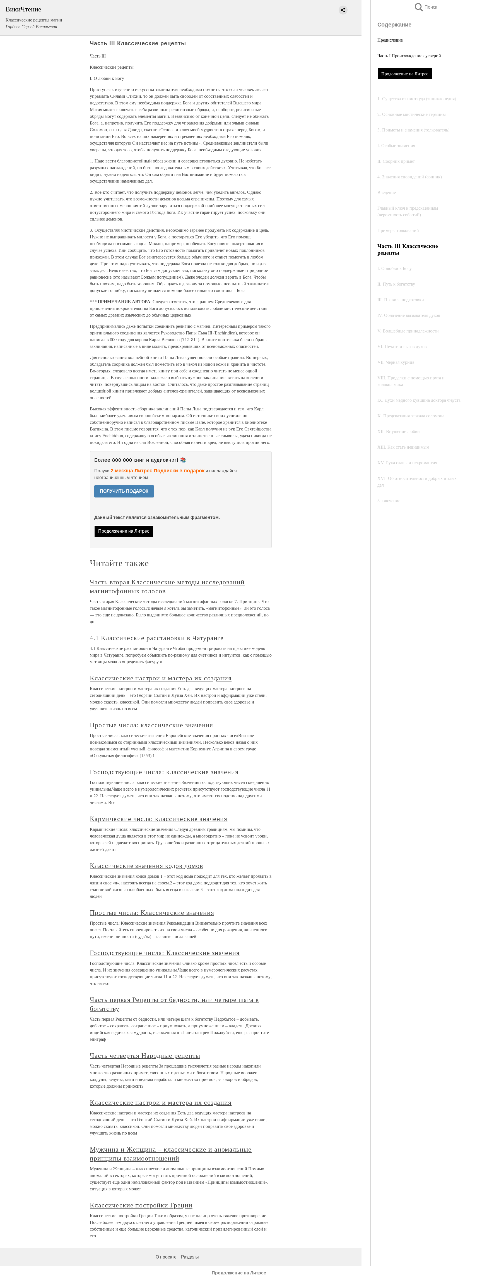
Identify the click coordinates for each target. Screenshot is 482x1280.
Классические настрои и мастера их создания (161, 677)
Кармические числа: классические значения (158, 818)
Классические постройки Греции (141, 1204)
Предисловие (390, 40)
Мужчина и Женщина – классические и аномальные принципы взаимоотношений (171, 1153)
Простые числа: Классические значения (152, 912)
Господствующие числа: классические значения (164, 771)
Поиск (425, 7)
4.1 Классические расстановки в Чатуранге (157, 637)
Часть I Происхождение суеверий (409, 55)
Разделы (190, 1257)
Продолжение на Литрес (404, 73)
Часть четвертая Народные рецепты (145, 1055)
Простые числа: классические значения (151, 724)
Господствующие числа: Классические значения (165, 952)
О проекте (166, 1257)
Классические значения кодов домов (146, 865)
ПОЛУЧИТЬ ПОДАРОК (124, 491)
